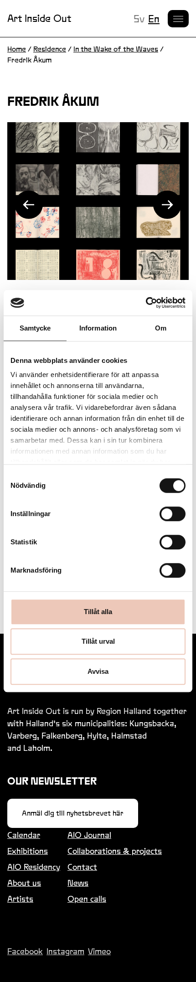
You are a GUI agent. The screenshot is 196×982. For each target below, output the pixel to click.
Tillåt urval (98, 641)
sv (139, 19)
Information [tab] (98, 328)
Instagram (65, 951)
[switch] (173, 514)
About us (24, 883)
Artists (20, 899)
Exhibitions (27, 851)
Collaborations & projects (114, 851)
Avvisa (98, 671)
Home (16, 49)
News (77, 883)
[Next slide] (167, 205)
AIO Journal (89, 835)
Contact (82, 867)
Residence (49, 49)
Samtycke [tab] (35, 328)
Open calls (86, 899)
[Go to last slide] (29, 205)
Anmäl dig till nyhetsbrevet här (73, 813)
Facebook (25, 951)
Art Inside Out (39, 18)
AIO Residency (33, 867)
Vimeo (99, 951)
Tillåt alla (98, 611)
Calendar (23, 835)
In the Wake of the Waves (115, 49)
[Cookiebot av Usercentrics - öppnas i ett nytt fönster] (146, 303)
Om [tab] (160, 328)
